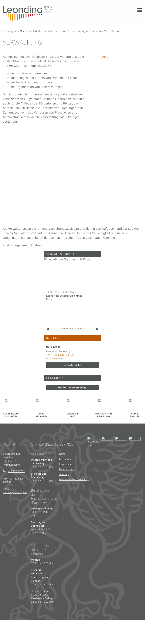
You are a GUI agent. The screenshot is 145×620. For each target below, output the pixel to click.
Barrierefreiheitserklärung (70, 479)
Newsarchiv (66, 459)
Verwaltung (111, 31)
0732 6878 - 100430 (63, 355)
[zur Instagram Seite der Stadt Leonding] (93, 443)
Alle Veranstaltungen (73, 328)
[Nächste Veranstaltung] (97, 329)
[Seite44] (135, 443)
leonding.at (10, 31)
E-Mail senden (54, 358)
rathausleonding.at (15, 492)
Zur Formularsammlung (72, 387)
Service (24, 31)
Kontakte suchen (73, 365)
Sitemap (64, 474)
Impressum (66, 464)
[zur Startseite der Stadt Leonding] (27, 13)
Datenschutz (66, 469)
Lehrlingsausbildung (88, 31)
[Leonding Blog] (121, 443)
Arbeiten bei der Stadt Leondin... (52, 31)
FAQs (62, 453)
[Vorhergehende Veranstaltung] (47, 329)
